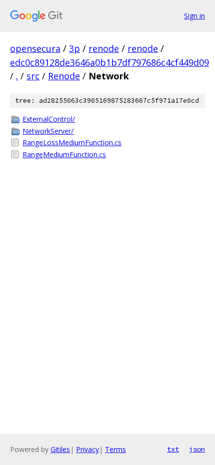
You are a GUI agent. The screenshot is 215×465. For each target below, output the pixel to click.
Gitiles (60, 449)
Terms (115, 449)
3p (74, 48)
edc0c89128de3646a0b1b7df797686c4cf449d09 (109, 62)
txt (173, 449)
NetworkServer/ (48, 131)
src (33, 76)
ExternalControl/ (48, 119)
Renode (64, 76)
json (197, 449)
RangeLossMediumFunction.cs (72, 142)
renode (103, 48)
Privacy (87, 449)
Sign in (194, 15)
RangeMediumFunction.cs (64, 154)
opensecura (35, 48)
